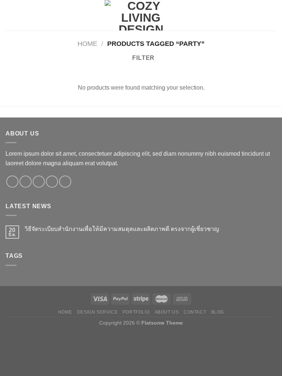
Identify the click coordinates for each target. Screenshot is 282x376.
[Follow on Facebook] (12, 182)
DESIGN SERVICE (97, 312)
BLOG (217, 312)
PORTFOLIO (136, 312)
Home (87, 43)
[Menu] (10, 15)
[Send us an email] (52, 182)
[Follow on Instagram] (25, 182)
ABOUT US (167, 312)
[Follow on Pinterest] (65, 182)
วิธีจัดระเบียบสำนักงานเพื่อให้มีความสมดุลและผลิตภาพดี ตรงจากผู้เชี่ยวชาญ (122, 229)
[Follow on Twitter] (39, 182)
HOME (65, 312)
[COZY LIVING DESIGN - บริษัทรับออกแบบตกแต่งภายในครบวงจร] (141, 15)
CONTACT (195, 312)
